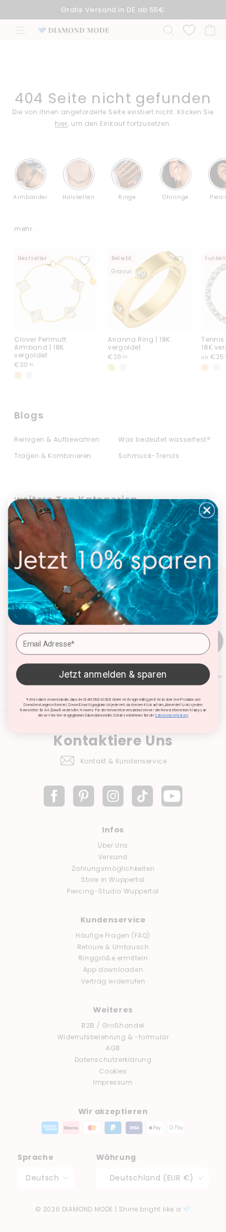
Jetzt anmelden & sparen (113, 674)
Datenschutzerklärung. (172, 715)
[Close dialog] (207, 510)
